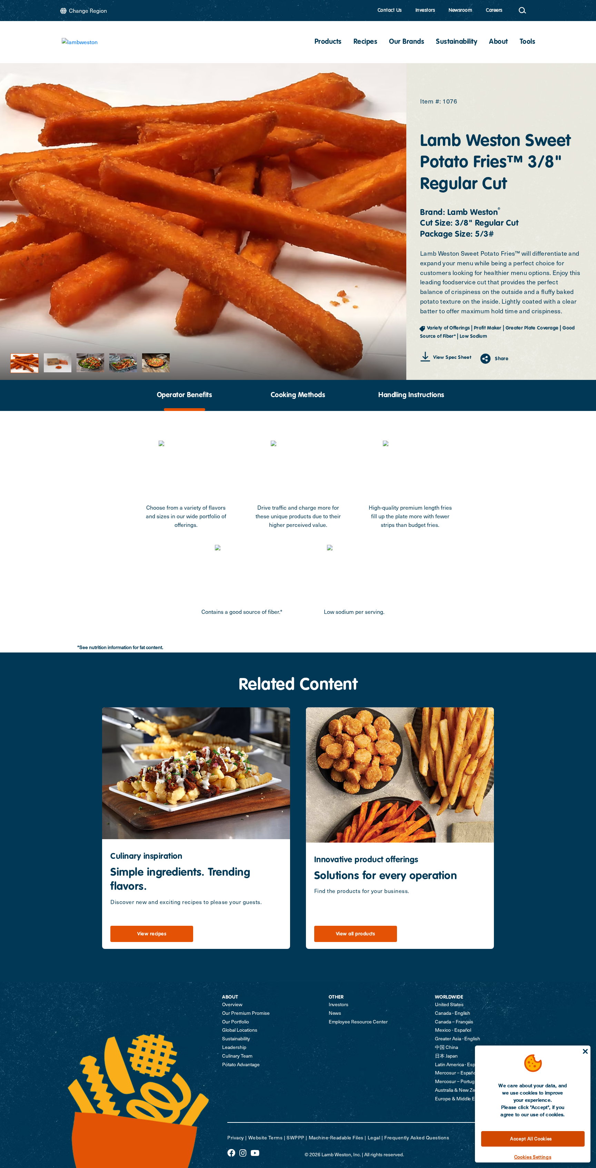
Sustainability (456, 42)
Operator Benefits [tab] (184, 395)
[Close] (585, 1051)
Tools (528, 42)
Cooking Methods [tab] (298, 395)
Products (328, 42)
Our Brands (406, 42)
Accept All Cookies (531, 1139)
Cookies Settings (533, 1157)
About (498, 42)
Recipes (366, 42)
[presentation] (184, 395)
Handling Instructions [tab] (411, 395)
